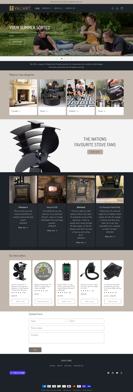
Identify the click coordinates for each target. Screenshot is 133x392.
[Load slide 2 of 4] (64, 58)
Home (42, 111)
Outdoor (72, 111)
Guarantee (68, 366)
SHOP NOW (17, 42)
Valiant (48, 390)
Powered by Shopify (55, 390)
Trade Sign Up (78, 366)
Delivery (52, 366)
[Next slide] (76, 58)
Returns (59, 366)
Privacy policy (77, 390)
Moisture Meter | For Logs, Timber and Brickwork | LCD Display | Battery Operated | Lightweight (66, 287)
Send (35, 350)
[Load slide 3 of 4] (68, 58)
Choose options (43, 301)
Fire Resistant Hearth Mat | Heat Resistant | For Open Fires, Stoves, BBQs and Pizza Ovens (112, 287)
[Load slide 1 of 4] (61, 58)
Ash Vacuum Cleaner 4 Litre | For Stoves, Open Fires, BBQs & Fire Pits (89, 286)
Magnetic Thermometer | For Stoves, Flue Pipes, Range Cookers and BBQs (43, 286)
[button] (47, 8)
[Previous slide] (56, 58)
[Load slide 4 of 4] (71, 58)
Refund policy (67, 390)
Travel (100, 111)
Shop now (22, 227)
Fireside (14, 111)
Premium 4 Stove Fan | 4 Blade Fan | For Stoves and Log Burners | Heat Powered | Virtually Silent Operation (20, 287)
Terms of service (87, 390)
